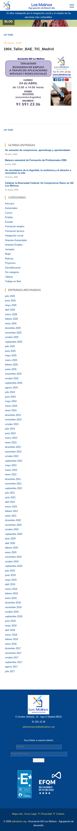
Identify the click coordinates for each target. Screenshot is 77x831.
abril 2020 (10, 543)
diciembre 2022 (13, 447)
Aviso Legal (30, 814)
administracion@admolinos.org (38, 726)
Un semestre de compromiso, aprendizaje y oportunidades (37, 150)
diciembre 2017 (13, 648)
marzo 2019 (11, 589)
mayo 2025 (10, 355)
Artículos (9, 203)
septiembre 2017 (13, 662)
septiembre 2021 (13, 488)
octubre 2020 (11, 529)
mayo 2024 (10, 401)
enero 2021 (10, 515)
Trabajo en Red (13, 281)
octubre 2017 (11, 657)
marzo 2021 (11, 506)
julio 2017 (10, 671)
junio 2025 (10, 351)
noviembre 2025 (13, 332)
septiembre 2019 (13, 566)
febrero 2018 (11, 639)
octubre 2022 (11, 456)
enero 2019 (10, 598)
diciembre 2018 (13, 602)
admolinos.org (19, 821)
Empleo (9, 217)
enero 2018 (10, 644)
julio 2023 (10, 428)
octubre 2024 (11, 378)
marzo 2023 (11, 437)
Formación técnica (14, 231)
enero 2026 (10, 323)
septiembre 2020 (13, 534)
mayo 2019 (10, 579)
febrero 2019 (11, 593)
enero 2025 (10, 369)
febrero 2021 (11, 511)
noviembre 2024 (13, 373)
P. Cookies (58, 814)
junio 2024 (10, 396)
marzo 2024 (11, 406)
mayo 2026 (10, 305)
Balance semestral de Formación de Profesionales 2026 (35, 160)
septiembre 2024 (13, 383)
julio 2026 (10, 296)
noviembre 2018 (13, 607)
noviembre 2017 (13, 653)
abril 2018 (10, 630)
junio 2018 (10, 621)
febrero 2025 (11, 364)
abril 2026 (10, 309)
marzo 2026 (11, 314)
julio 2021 (10, 492)
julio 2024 (10, 392)
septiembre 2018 (13, 616)
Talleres (9, 277)
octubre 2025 (11, 337)
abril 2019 (10, 584)
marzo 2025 (11, 360)
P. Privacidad (45, 814)
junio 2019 (10, 575)
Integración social (14, 235)
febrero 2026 (11, 319)
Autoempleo (11, 208)
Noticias (9, 258)
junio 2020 (10, 538)
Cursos (8, 212)
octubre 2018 (11, 611)
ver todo (8, 34)
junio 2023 (10, 433)
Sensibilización (13, 267)
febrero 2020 (11, 547)
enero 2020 (10, 552)
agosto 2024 (11, 387)
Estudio (9, 222)
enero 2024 (10, 410)
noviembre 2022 (13, 451)
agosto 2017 (11, 666)
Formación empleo (14, 226)
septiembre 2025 (13, 341)
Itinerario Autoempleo (16, 240)
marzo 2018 (11, 634)
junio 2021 (10, 497)
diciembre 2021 (13, 479)
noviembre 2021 (13, 483)
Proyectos (10, 263)
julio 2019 (10, 570)
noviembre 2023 (13, 419)
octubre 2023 (11, 424)
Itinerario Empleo (14, 244)
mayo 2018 (10, 625)
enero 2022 (10, 474)
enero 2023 (10, 442)
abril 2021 (10, 502)
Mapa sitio (17, 814)
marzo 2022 (11, 470)
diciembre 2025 (13, 328)
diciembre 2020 (13, 520)
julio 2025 (10, 346)
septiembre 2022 (13, 460)
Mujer (8, 254)
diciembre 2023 (13, 415)
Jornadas (10, 249)
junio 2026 (10, 300)
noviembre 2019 (13, 556)
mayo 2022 (10, 465)
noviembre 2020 (13, 525)
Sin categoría (12, 272)
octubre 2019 (11, 561)
